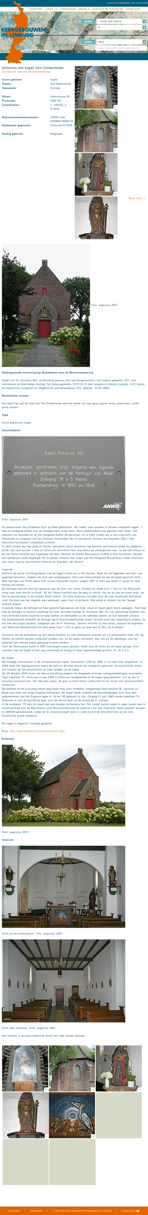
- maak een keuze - (110, 21)
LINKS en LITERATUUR (60, 9)
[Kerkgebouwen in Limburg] (23, 32)
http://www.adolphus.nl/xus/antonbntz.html (37, 731)
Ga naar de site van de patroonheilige (26, 71)
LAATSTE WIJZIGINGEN (108, 9)
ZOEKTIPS (36, 9)
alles (101, 41)
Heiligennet (36, 1211)
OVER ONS (133, 9)
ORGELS (84, 9)
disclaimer (14, 1211)
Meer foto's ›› (137, 198)
